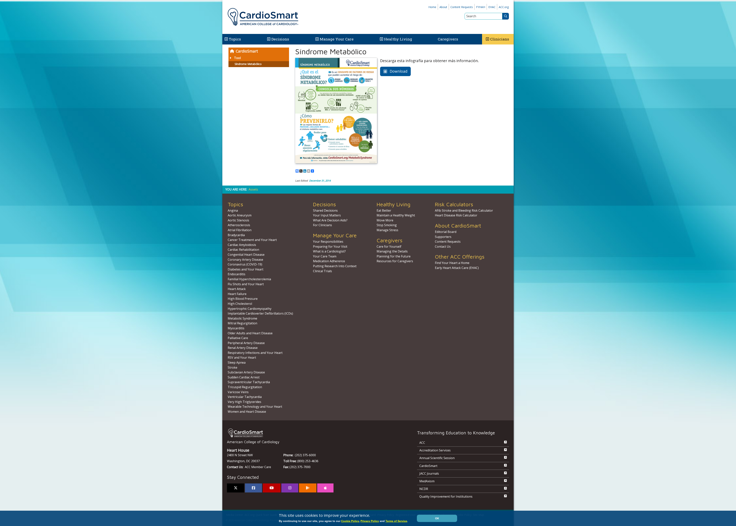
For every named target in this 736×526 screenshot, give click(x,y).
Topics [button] (235, 39)
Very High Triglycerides (244, 402)
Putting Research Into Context (334, 266)
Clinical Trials (322, 271)
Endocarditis (236, 274)
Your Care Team (324, 256)
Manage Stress (387, 230)
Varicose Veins (238, 392)
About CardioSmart (458, 225)
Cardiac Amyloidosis (242, 245)
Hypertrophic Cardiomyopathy (249, 309)
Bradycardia (236, 235)
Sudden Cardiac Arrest (244, 377)
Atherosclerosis (239, 225)
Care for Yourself (389, 246)
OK (437, 518)
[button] (226, 39)
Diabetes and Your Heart (245, 269)
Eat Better (384, 210)
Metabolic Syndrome (242, 318)
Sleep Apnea (237, 362)
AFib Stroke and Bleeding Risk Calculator (464, 210)
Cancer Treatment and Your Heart (252, 240)
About (443, 7)
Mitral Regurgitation (242, 323)
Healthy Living (398, 39)
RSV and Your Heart (242, 357)
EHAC (491, 7)
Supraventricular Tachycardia (249, 382)
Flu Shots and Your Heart (246, 284)
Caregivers (448, 39)
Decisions (280, 39)
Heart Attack (237, 289)
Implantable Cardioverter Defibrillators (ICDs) (260, 313)
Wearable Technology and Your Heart (255, 406)
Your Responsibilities (328, 241)
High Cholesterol (240, 304)
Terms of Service (396, 521)
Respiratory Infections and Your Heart (255, 353)
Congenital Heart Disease (246, 254)
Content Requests (461, 7)
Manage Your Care (337, 39)
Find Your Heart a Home (452, 263)
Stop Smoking (387, 225)
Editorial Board (445, 232)
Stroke (232, 367)
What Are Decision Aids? (330, 220)
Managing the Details (392, 251)
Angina (233, 210)
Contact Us (443, 246)
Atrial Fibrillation (239, 230)
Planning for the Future (394, 256)
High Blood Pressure (243, 299)
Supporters (443, 237)
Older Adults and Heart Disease (250, 333)
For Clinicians (322, 225)
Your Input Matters (327, 215)
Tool (237, 58)
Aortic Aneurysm (239, 215)
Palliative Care (238, 338)
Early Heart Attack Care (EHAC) (457, 268)
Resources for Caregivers (395, 261)
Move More (385, 220)
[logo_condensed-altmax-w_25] (314, 433)
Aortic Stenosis (238, 220)
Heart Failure (237, 294)
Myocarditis (236, 328)
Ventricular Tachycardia (245, 397)
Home (432, 7)
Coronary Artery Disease (245, 259)
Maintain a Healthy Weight (396, 215)
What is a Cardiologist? (329, 251)
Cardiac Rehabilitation (243, 249)
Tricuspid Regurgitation (245, 387)
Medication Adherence (329, 261)
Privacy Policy (370, 521)
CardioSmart (247, 51)
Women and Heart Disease (247, 411)
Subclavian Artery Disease (246, 372)
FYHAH (480, 7)
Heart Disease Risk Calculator (456, 215)
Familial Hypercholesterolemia (249, 279)
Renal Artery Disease (243, 348)
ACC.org (504, 7)
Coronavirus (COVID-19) (245, 264)
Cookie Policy (350, 521)
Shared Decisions (325, 210)
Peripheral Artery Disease (246, 343)
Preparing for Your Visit (330, 246)
